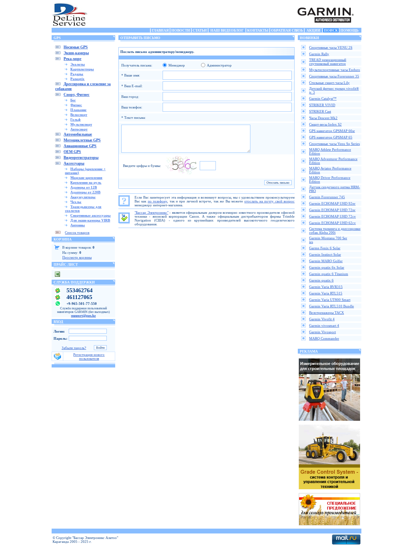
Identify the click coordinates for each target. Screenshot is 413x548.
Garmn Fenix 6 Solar (324, 248)
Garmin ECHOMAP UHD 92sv (332, 203)
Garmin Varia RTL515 (325, 293)
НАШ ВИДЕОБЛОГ (227, 30)
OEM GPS (72, 152)
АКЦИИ (313, 30)
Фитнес (76, 105)
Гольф (75, 119)
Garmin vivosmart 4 (324, 325)
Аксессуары (74, 163)
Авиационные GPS (80, 146)
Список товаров (77, 232)
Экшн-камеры (76, 53)
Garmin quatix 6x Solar (326, 267)
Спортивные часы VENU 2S (330, 47)
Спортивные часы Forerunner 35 (334, 76)
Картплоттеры (82, 69)
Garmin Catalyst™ (323, 98)
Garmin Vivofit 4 (322, 319)
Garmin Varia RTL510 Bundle (331, 306)
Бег (73, 100)
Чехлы (75, 202)
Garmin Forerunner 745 (327, 197)
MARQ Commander (324, 338)
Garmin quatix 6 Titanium (328, 274)
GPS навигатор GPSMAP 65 (330, 137)
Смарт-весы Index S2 (325, 124)
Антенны (77, 225)
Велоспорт (78, 115)
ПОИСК (331, 30)
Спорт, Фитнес (76, 94)
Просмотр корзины (77, 257)
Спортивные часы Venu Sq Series (334, 144)
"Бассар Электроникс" (151, 212)
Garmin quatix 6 (321, 280)
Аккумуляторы (83, 197)
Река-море (72, 59)
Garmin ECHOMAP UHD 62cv (332, 223)
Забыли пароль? (74, 348)
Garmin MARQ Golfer (326, 261)
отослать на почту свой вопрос (269, 201)
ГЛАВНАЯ (160, 30)
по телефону (157, 201)
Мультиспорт (81, 124)
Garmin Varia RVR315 (326, 287)
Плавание (78, 110)
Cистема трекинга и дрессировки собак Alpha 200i (334, 230)
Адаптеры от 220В (85, 192)
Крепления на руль (85, 182)
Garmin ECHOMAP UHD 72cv (332, 216)
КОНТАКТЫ (257, 30)
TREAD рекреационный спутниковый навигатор (327, 62)
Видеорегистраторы (81, 157)
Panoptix (77, 79)
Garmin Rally (319, 54)
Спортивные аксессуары (90, 215)
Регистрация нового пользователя (89, 356)
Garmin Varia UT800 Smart (329, 300)
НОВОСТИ (180, 30)
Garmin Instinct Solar (325, 254)
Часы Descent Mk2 (323, 118)
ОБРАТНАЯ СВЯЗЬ (287, 30)
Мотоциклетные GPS (82, 140)
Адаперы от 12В (83, 187)
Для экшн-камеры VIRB (90, 220)
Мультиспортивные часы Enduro (334, 70)
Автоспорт (78, 129)
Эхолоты (77, 64)
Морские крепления (86, 178)
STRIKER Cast (320, 111)
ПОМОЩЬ (349, 30)
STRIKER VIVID (322, 105)
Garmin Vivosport (322, 332)
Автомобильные (78, 134)
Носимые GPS (76, 47)
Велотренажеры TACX (326, 313)
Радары (76, 74)
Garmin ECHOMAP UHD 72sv (332, 210)
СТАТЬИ (200, 30)
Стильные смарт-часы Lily (329, 83)
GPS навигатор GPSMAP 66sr (332, 131)
